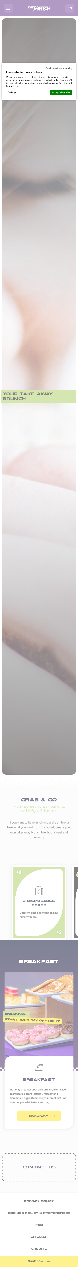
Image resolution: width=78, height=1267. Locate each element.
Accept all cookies (61, 92)
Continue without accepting (59, 68)
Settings (12, 92)
